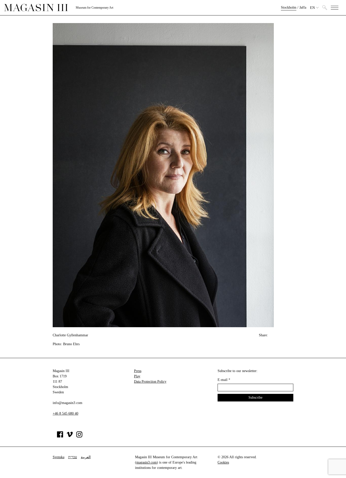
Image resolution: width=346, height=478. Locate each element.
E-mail (224, 380)
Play (137, 376)
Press (137, 371)
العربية (86, 457)
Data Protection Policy (150, 381)
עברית (72, 457)
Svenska (58, 457)
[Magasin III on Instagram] (79, 436)
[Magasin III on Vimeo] (70, 436)
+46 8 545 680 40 (65, 413)
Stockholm (288, 7)
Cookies (223, 462)
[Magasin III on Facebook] (60, 436)
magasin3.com (146, 462)
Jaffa (302, 7)
